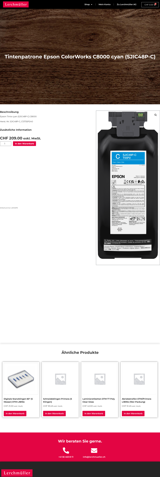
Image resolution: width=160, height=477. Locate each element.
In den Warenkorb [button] (15, 413)
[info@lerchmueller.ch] (94, 450)
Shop (87, 4)
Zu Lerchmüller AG (126, 4)
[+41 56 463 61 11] (66, 450)
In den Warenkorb (24, 143)
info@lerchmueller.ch (94, 457)
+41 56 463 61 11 (65, 457)
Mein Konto (104, 4)
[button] (155, 115)
